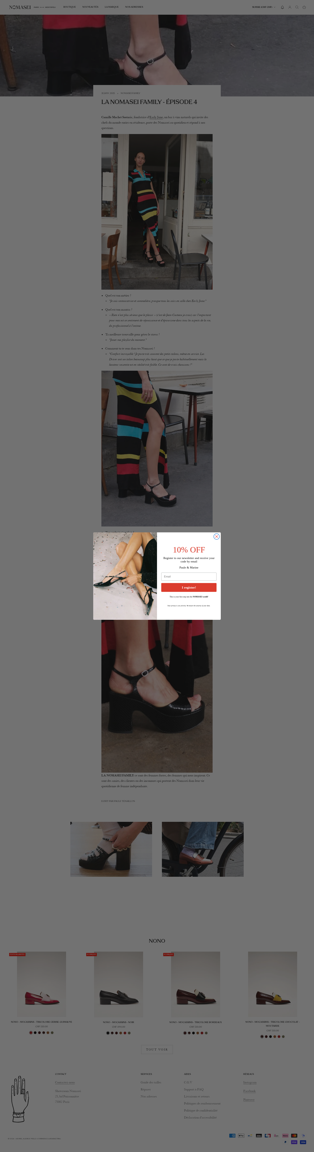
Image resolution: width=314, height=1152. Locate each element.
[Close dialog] (216, 536)
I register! (189, 587)
